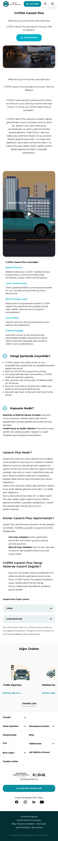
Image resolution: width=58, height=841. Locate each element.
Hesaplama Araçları (39, 726)
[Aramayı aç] (45, 4)
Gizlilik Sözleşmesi (29, 817)
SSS (5, 743)
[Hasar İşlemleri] (25, 726)
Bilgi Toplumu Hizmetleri (23, 824)
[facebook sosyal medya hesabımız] (16, 802)
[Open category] (25, 717)
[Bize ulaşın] (25, 752)
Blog (31, 735)
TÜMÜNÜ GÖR (29, 703)
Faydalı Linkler (10, 761)
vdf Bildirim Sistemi (39, 752)
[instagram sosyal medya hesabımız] (25, 802)
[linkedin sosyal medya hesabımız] (33, 802)
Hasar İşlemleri (10, 726)
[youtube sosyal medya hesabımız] (42, 802)
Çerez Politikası (23, 827)
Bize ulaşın (8, 752)
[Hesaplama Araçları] (53, 726)
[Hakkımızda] (53, 743)
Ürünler (7, 717)
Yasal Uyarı (41, 824)
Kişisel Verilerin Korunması (29, 820)
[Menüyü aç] (52, 4)
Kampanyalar (10, 735)
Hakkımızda (35, 743)
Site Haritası (37, 827)
